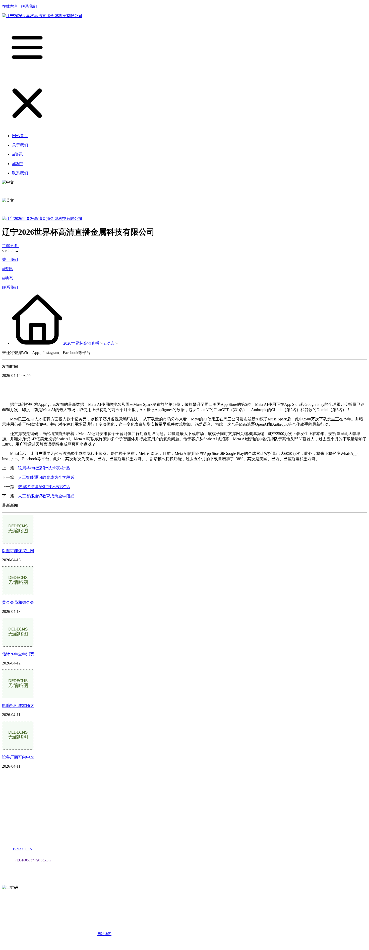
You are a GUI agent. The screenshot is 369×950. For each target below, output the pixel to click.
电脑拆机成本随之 (18, 705)
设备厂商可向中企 (18, 757)
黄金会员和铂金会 (18, 602)
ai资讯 (7, 269)
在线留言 (10, 6)
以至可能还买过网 (18, 551)
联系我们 (29, 6)
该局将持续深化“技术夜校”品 (44, 468)
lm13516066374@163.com (32, 860)
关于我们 (10, 259)
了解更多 (10, 246)
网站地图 (104, 934)
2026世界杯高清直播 (81, 343)
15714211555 (22, 849)
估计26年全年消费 (18, 654)
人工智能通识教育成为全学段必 (46, 477)
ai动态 (7, 278)
